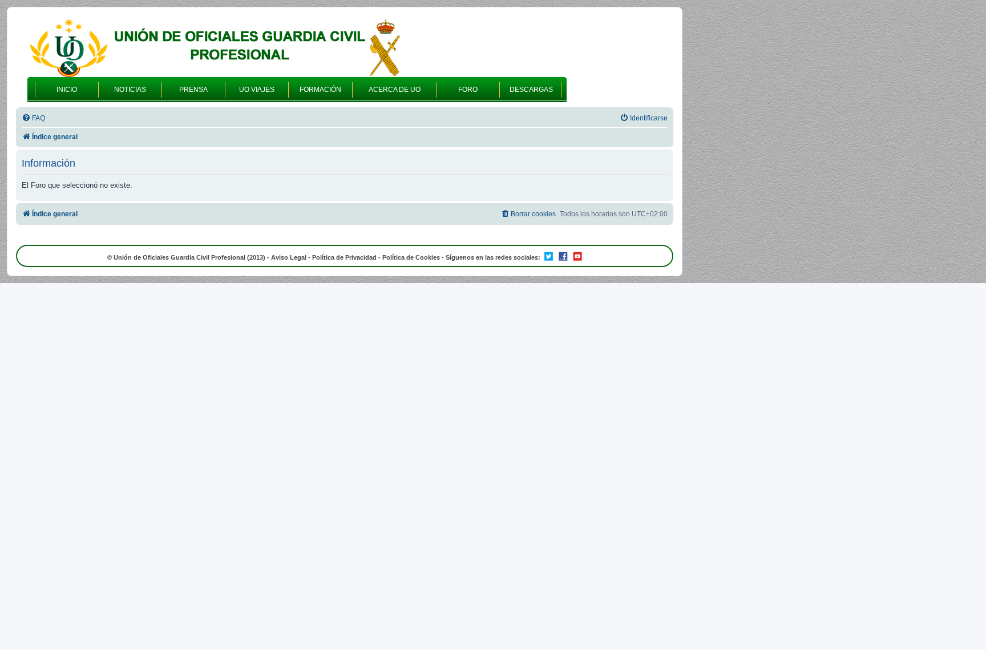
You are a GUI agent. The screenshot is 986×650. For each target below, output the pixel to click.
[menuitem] (33, 118)
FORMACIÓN (320, 90)
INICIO (66, 90)
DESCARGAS (531, 90)
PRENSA (193, 90)
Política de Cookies (411, 257)
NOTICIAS (130, 90)
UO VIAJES (256, 90)
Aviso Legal (288, 257)
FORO (468, 90)
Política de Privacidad (344, 257)
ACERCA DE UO (395, 90)
